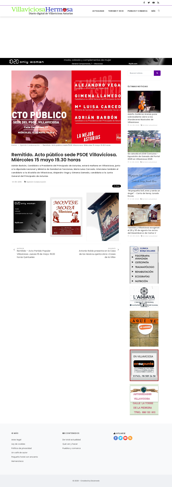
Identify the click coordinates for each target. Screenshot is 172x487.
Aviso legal (16, 439)
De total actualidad (71, 439)
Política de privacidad (21, 448)
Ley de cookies (18, 444)
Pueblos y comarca (137, 11)
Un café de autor (19, 452)
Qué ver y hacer (70, 444)
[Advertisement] (86, 36)
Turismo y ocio (116, 11)
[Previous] (14, 106)
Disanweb (95, 480)
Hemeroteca (17, 461)
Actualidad (98, 11)
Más (153, 11)
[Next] (118, 106)
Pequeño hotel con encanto (24, 457)
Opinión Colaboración (36, 182)
